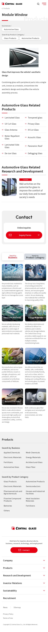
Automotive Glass (11, 29)
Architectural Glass (34, 462)
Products (6, 8)
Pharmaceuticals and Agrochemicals (13, 492)
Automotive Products (30, 38)
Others (7, 510)
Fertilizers (8, 462)
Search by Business (11, 447)
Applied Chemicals (12, 452)
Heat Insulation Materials (33, 499)
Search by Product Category (15, 476)
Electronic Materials (12, 457)
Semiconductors (33, 486)
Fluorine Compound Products (12, 499)
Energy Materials (33, 457)
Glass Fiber (30, 467)
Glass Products (10, 38)
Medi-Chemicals (33, 452)
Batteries (8, 505)
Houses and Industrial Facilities (35, 492)
